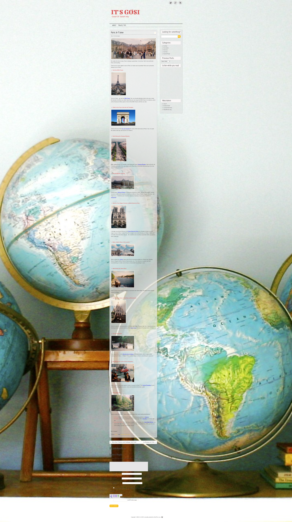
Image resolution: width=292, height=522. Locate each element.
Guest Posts (166, 53)
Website (114, 483)
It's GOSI (125, 11)
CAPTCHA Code (132, 500)
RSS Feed (180, 3)
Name (115, 474)
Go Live (165, 49)
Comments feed (167, 107)
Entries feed (166, 105)
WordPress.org (167, 109)
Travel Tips (122, 25)
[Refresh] (121, 495)
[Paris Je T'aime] (133, 59)
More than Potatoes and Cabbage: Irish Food (124, 442)
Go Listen (166, 48)
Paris (124, 434)
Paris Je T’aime (117, 33)
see (126, 434)
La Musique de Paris (148, 442)
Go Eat (165, 46)
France (121, 434)
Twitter (171, 3)
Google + (176, 3)
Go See (116, 434)
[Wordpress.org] (162, 517)
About (114, 25)
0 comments (116, 448)
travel (129, 434)
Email (115, 478)
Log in (165, 103)
